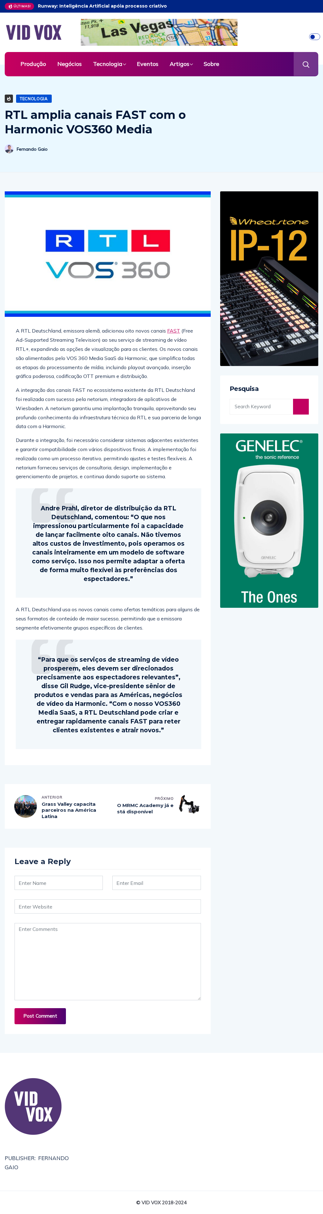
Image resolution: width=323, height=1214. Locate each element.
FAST (173, 331)
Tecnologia (107, 63)
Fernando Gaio (32, 149)
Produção (33, 63)
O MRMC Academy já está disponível (145, 808)
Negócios (69, 63)
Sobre (211, 63)
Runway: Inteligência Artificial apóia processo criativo (102, 6)
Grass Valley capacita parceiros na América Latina (69, 810)
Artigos (179, 63)
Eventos (147, 63)
